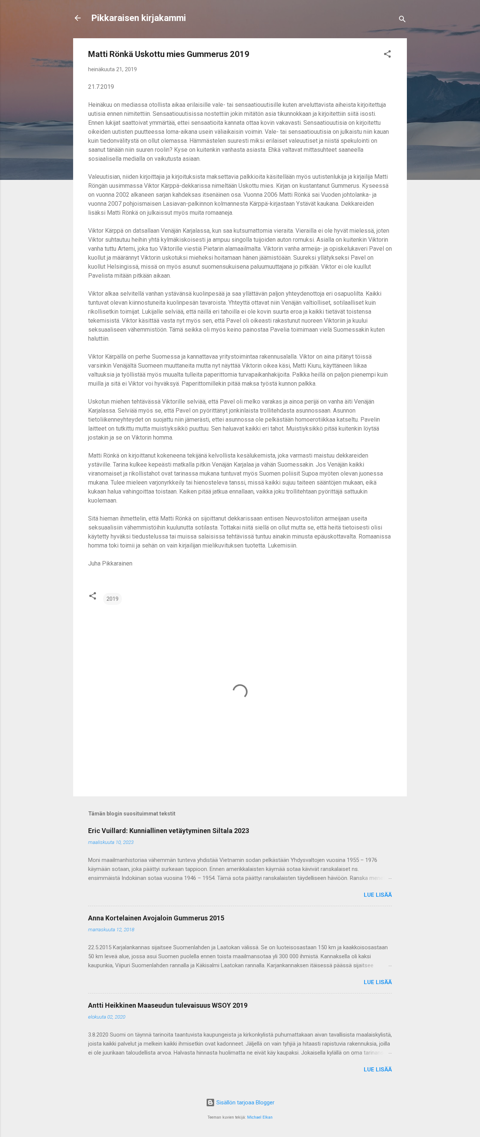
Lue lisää (378, 895)
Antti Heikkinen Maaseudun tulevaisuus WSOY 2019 (168, 1005)
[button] (387, 55)
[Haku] (402, 20)
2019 (112, 598)
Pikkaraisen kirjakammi (138, 18)
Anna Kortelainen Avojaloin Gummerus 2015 (156, 918)
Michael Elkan (260, 1117)
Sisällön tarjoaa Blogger (244, 1102)
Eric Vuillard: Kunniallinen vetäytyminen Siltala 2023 (168, 831)
